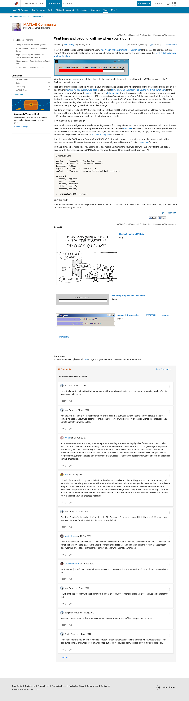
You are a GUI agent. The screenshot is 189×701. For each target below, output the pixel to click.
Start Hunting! (22, 127)
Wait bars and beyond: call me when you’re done (92, 38)
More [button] (113, 10)
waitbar (165, 315)
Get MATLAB (144, 4)
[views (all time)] (128, 45)
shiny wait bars (90, 90)
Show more (18, 94)
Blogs (105, 10)
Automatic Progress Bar (128, 315)
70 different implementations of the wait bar (121, 50)
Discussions (82, 10)
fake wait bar (113, 93)
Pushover (127, 128)
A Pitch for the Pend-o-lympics (34, 45)
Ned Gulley (69, 44)
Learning (67, 3)
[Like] (163, 213)
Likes (155, 44)
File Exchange (38, 10)
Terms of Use (92, 686)
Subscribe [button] (36, 17)
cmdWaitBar (63, 337)
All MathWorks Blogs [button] (18, 17)
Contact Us (105, 686)
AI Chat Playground (65, 10)
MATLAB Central (33, 90)
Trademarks (30, 686)
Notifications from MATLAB (131, 234)
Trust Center (17, 686)
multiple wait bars (74, 90)
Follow (173, 213)
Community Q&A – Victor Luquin (35, 67)
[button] (168, 3)
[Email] (162, 218)
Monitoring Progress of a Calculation (128, 296)
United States (168, 687)
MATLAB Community (40, 24)
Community (54, 3)
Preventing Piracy (59, 686)
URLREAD (144, 142)
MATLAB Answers (20, 10)
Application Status (76, 686)
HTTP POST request (101, 134)
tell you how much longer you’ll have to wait (131, 90)
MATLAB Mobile (33, 80)
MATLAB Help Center (33, 3)
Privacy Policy (43, 686)
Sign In (159, 4)
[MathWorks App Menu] (174, 3)
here (86, 359)
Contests (95, 10)
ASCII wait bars (159, 90)
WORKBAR (151, 315)
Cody (50, 10)
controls (89, 93)
